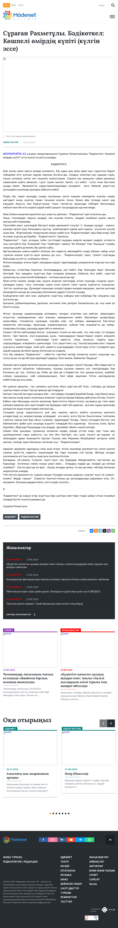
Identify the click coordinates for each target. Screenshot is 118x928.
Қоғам (93, 883)
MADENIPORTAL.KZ (14, 153)
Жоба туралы (12, 857)
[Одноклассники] (96, 531)
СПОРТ (93, 874)
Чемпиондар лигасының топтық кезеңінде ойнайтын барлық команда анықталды (28, 678)
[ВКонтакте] (91, 531)
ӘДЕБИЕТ (66, 857)
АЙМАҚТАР (96, 861)
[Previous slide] (103, 723)
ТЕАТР (65, 861)
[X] (104, 531)
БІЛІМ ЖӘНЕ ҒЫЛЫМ (102, 870)
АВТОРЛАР (96, 866)
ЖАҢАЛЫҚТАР (98, 857)
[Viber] (109, 531)
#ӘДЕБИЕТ (10, 516)
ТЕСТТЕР (66, 901)
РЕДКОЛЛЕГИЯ (12, 861)
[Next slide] (111, 723)
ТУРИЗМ (66, 892)
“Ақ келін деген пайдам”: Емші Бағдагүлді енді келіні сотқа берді (44, 603)
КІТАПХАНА (68, 870)
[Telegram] (100, 531)
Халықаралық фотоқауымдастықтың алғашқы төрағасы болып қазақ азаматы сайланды (57, 579)
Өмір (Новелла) (76, 774)
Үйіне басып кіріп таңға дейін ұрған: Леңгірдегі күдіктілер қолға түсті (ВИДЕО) (53, 591)
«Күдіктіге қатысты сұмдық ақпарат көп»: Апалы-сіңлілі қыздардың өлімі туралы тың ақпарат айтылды (57, 565)
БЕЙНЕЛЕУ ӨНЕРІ (71, 883)
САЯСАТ (94, 879)
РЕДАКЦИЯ (30, 861)
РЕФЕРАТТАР (69, 897)
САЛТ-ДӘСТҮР (70, 888)
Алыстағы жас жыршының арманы (28, 775)
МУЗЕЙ (65, 866)
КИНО (64, 879)
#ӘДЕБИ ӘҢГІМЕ (30, 516)
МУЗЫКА (66, 874)
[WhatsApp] (113, 531)
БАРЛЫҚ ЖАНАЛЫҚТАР (18, 614)
